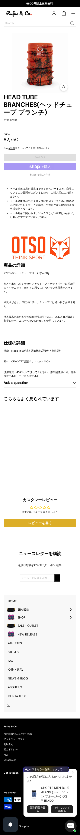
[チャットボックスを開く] (71, 826)
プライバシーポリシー (15, 738)
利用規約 (8, 744)
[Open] (10, 824)
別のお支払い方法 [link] (40, 175)
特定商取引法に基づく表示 (18, 733)
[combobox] (40, 23)
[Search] (72, 23)
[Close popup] (72, 772)
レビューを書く (40, 523)
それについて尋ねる (62, 809)
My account (10, 759)
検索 (6, 754)
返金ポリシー (11, 749)
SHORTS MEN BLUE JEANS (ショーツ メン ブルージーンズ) (55, 792)
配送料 (12, 148)
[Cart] (64, 13)
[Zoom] (64, 87)
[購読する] (57, 578)
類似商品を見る (37, 809)
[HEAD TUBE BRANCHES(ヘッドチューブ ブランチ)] (30, 441)
